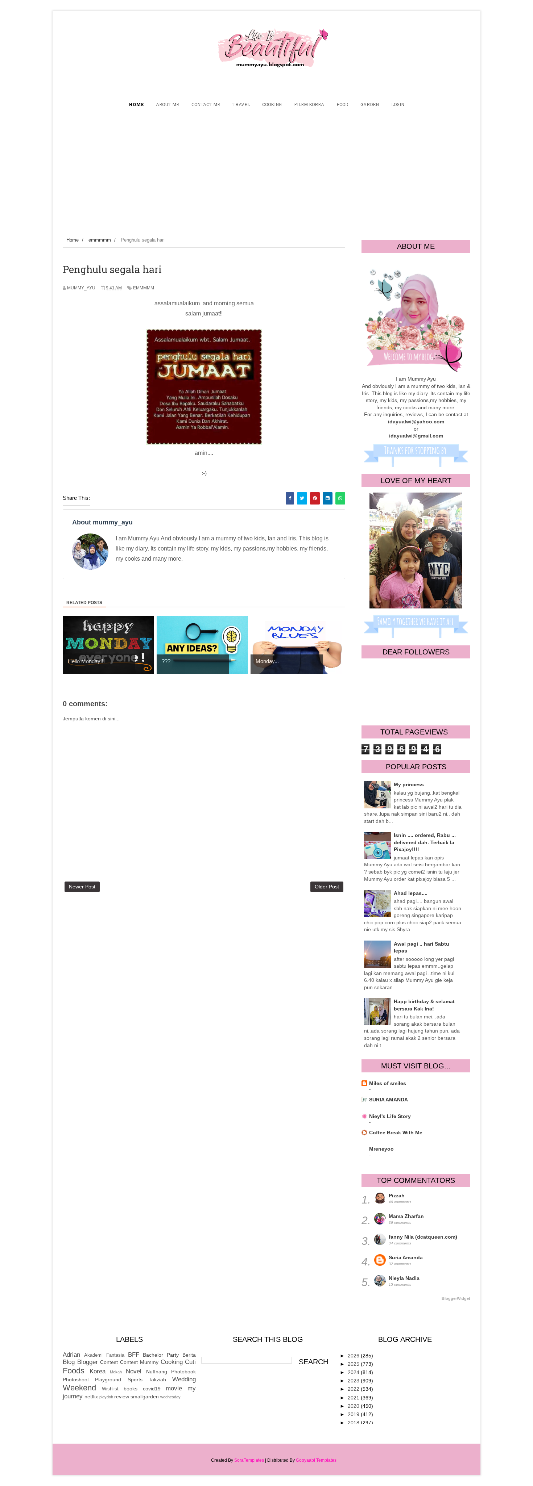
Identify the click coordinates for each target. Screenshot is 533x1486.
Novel (133, 1371)
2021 (354, 1398)
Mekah (116, 1372)
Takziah (157, 1379)
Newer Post (82, 886)
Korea (98, 1371)
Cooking (172, 1362)
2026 (354, 1356)
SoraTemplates (249, 1460)
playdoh (106, 1397)
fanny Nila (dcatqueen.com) (423, 1237)
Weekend (79, 1387)
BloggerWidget (456, 1298)
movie (174, 1388)
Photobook (183, 1371)
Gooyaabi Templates (316, 1460)
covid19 (152, 1388)
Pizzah (397, 1195)
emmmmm (143, 287)
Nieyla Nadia (404, 1278)
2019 (354, 1414)
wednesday (170, 1397)
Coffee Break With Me (395, 1132)
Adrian (71, 1354)
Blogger (87, 1362)
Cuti (190, 1362)
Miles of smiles (387, 1083)
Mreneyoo (381, 1149)
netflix (91, 1396)
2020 (354, 1406)
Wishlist (110, 1388)
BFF (133, 1354)
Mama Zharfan (406, 1216)
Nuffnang (156, 1371)
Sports (135, 1379)
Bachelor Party (161, 1355)
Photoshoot (76, 1379)
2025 (354, 1364)
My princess (409, 784)
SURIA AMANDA (388, 1099)
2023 (354, 1381)
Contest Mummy (139, 1362)
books (130, 1388)
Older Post (327, 886)
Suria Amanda (406, 1257)
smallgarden (145, 1396)
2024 (354, 1372)
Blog (69, 1362)
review (121, 1396)
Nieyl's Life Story (390, 1116)
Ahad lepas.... (410, 893)
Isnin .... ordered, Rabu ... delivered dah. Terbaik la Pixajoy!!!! (425, 842)
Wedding (184, 1379)
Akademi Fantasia (104, 1355)
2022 (354, 1389)
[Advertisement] (266, 174)
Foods (73, 1370)
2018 (354, 1423)
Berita (189, 1355)
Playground (108, 1379)
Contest (109, 1362)
